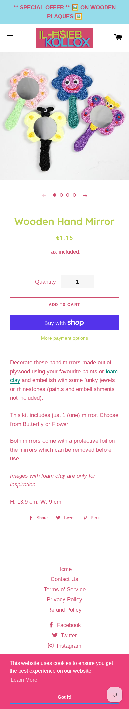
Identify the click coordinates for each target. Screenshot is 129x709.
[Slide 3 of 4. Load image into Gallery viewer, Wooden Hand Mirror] (67, 195)
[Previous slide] (44, 195)
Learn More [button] (24, 680)
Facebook (68, 625)
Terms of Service (65, 589)
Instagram (68, 646)
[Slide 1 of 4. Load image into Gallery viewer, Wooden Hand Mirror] (54, 195)
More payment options (64, 338)
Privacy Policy (64, 599)
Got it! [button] (65, 697)
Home (64, 569)
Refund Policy (64, 610)
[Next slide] (85, 195)
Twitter (68, 635)
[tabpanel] (64, 115)
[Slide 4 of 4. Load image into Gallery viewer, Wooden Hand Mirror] (74, 195)
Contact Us (64, 579)
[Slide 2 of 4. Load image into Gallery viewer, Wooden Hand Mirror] (61, 195)
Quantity (45, 282)
